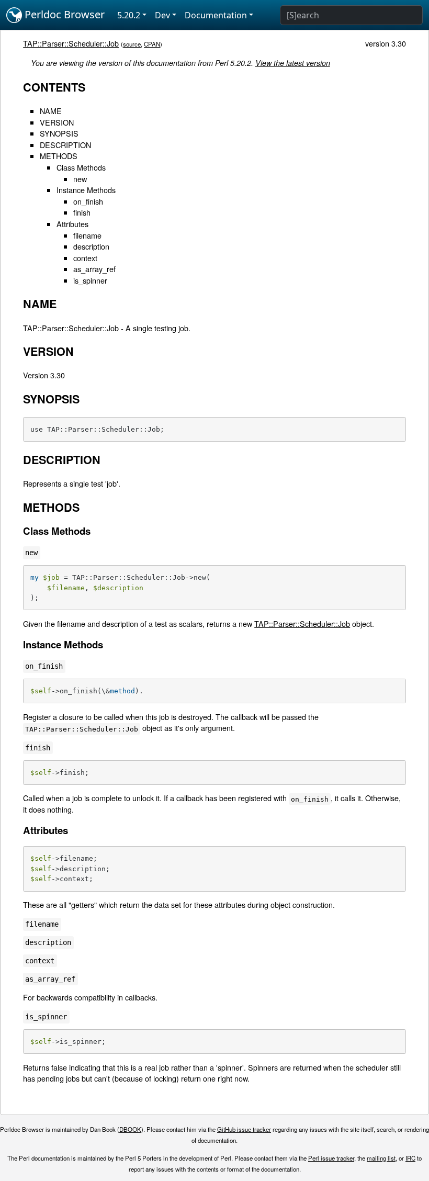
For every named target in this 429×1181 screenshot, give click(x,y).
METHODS (58, 155)
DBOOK (130, 1129)
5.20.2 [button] (128, 15)
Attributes (72, 223)
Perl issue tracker (331, 1158)
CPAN (152, 44)
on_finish (88, 201)
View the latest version (292, 63)
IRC (410, 1158)
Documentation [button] (216, 15)
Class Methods (81, 167)
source (132, 44)
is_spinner (90, 280)
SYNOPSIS (59, 133)
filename (87, 235)
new (80, 178)
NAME (51, 110)
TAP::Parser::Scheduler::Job (71, 43)
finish (82, 212)
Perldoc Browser (63, 14)
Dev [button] (162, 15)
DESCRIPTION (65, 144)
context (85, 257)
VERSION (57, 122)
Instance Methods (86, 189)
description (91, 246)
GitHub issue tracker (244, 1129)
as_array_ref (94, 268)
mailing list (381, 1158)
